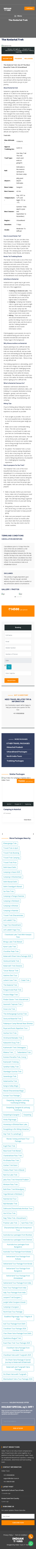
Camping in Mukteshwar (12, 877)
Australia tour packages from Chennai (17, 1240)
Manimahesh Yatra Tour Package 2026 (17, 1379)
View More (27, 820)
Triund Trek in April (10, 848)
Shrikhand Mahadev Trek (12, 1038)
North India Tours (14, 756)
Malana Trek (8, 1052)
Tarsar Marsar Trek (10, 971)
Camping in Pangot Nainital (13, 896)
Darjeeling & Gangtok (11, 1115)
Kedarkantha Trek (10, 1081)
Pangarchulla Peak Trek (12, 990)
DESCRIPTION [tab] (7, 58)
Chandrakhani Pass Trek (12, 1155)
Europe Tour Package (11, 1095)
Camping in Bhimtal (10, 906)
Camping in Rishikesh (11, 901)
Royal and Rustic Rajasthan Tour (15, 1028)
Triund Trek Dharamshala (15, 809)
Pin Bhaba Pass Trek (11, 1160)
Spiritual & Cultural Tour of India (13, 1490)
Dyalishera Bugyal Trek (12, 1338)
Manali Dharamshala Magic (13, 1091)
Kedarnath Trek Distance (12, 966)
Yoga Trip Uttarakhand (12, 925)
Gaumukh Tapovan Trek (12, 1004)
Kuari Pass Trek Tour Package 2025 (16, 1343)
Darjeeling (27, 1115)
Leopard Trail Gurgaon (12, 1297)
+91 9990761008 (8, 1482)
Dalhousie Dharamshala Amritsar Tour (17, 1208)
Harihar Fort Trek (10, 1033)
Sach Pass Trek (27, 1223)
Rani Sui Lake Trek (10, 1175)
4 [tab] (20, 596)
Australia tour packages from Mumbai (17, 1235)
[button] (18, 16)
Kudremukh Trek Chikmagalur (14, 1047)
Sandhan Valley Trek (11, 1067)
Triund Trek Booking (11, 853)
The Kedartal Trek (10, 985)
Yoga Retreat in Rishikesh (12, 1194)
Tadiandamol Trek (24, 1052)
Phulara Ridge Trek (10, 995)
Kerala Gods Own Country (10, 1498)
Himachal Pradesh (15, 747)
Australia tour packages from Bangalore (18, 1245)
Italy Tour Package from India (14, 1292)
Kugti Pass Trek (9, 1146)
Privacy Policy (8, 1535)
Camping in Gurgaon (11, 1307)
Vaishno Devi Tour (10, 975)
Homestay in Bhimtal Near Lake (15, 1124)
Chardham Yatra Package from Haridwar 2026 (18, 1349)
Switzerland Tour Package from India (17, 1283)
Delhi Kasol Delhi (9, 867)
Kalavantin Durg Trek (11, 1043)
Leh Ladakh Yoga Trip (11, 930)
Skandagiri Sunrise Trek (12, 1071)
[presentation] (2, 833)
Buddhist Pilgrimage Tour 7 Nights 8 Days (18, 1317)
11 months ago (6, 1493)
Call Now (29, 8)
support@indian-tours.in (11, 1478)
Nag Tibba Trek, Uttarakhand (14, 1218)
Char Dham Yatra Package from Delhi (17, 1333)
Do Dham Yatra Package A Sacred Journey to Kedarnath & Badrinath (18, 1361)
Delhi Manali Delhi (10, 882)
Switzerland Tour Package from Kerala (17, 1264)
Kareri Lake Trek (9, 946)
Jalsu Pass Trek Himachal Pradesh (16, 1180)
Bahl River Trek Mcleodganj (13, 1189)
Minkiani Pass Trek (10, 1184)
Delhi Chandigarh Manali (12, 886)
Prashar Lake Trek (10, 1223)
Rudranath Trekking (11, 1062)
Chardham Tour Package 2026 (14, 1328)
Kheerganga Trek (10, 843)
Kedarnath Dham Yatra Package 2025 (17, 956)
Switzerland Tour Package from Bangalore (18, 1269)
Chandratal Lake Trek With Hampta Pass (18, 935)
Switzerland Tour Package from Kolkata (18, 1257)
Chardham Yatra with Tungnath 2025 (17, 1355)
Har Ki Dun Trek (9, 1213)
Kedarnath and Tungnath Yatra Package (18, 1368)
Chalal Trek (25, 980)
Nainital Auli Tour (10, 1199)
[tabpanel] (9, 594)
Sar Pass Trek (8, 891)
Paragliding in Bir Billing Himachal (16, 1129)
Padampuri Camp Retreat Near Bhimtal (18, 1023)
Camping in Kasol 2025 (11, 872)
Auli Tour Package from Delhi (14, 1324)
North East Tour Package (12, 1312)
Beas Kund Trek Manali (12, 1151)
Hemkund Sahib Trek (11, 961)
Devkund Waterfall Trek (12, 1019)
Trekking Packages (15, 761)
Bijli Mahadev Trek (10, 1204)
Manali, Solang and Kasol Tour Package (18, 1140)
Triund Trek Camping (11, 858)
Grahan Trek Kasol (10, 1165)
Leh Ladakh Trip (9, 920)
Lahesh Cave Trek (10, 980)
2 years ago (5, 1501)
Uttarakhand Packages (17, 752)
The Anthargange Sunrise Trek (15, 1014)
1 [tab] (15, 596)
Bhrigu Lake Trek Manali (12, 942)
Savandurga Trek (9, 1076)
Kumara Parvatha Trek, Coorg (14, 1057)
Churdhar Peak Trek (11, 951)
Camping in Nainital (10, 910)
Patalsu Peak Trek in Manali (13, 1170)
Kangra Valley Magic (10, 1086)
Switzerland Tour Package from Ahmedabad (18, 1277)
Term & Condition (21, 1535)
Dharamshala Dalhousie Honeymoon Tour (18, 1229)
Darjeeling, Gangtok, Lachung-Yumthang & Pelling (18, 1101)
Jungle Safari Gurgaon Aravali (14, 1302)
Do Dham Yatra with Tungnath (14, 1374)
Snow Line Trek (9, 1009)
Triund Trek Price (9, 862)
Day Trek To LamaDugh (12, 1134)
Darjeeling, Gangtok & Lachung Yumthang (18, 1108)
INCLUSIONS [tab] (28, 58)
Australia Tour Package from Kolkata (17, 1252)
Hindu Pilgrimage (9, 1119)
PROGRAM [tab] (18, 58)
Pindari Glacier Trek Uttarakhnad (15, 999)
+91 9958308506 (18, 713)
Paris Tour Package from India (14, 1288)
